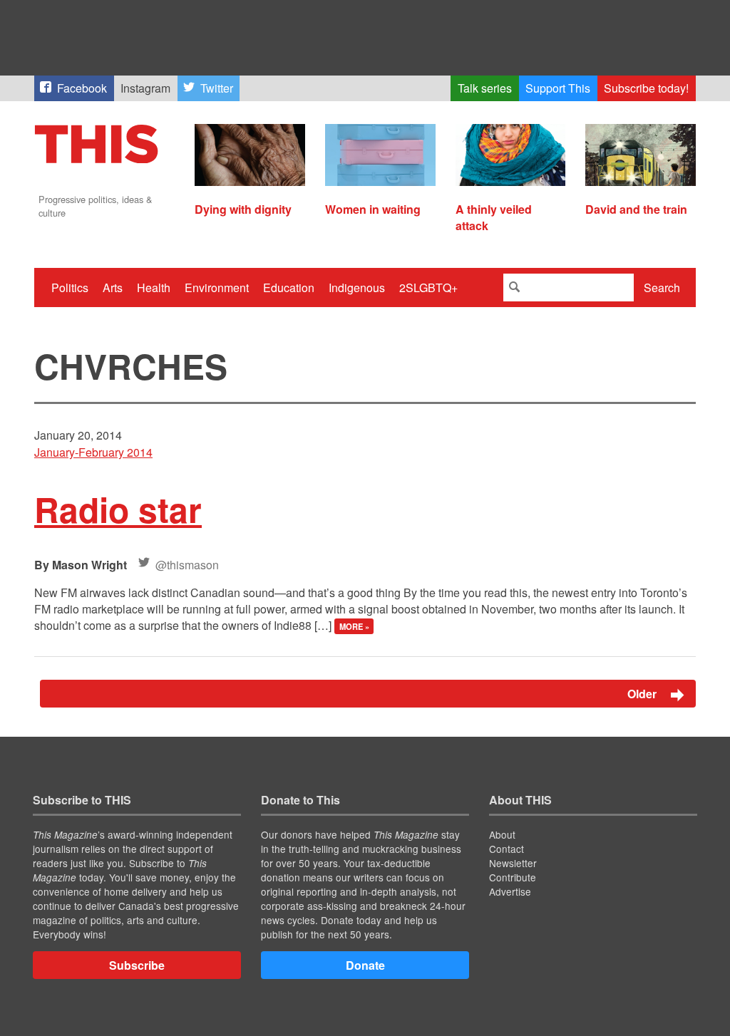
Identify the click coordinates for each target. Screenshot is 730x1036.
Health (153, 287)
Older (643, 693)
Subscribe (137, 965)
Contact (506, 848)
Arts (113, 287)
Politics (69, 287)
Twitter (216, 88)
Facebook (82, 88)
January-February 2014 (93, 452)
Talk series (485, 88)
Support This (557, 88)
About (502, 834)
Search (662, 287)
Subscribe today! (646, 88)
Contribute (512, 877)
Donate (365, 965)
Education (288, 287)
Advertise (510, 891)
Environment (217, 287)
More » (354, 626)
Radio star (118, 509)
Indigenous (357, 287)
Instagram (145, 88)
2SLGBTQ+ (428, 287)
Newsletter (513, 863)
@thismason (187, 564)
